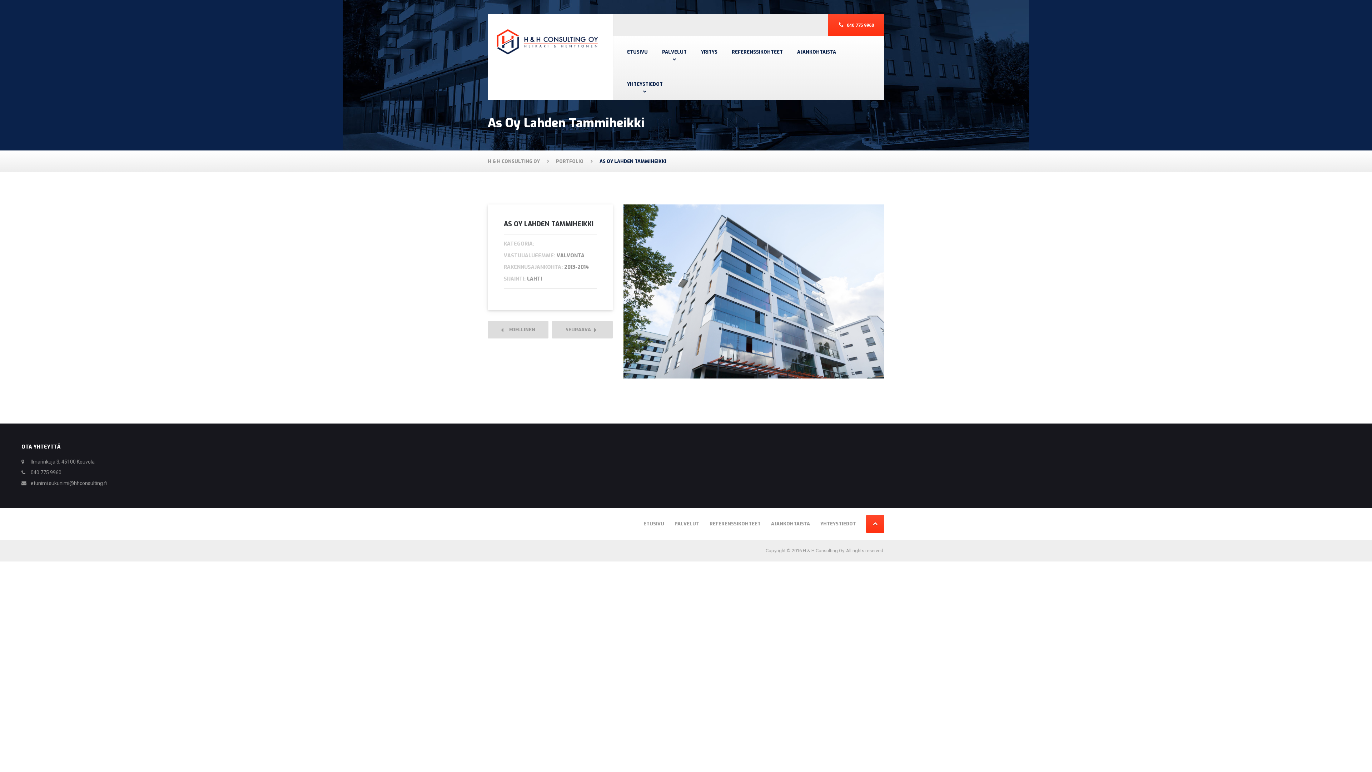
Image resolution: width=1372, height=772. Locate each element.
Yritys (709, 52)
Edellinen (520, 330)
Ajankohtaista (816, 52)
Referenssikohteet (757, 52)
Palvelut (674, 52)
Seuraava (580, 330)
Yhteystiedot (645, 84)
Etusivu (637, 52)
